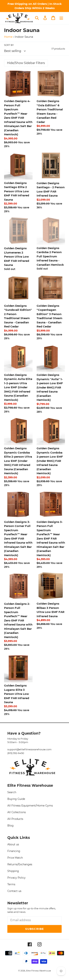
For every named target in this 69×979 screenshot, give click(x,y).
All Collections (16, 812)
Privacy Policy (16, 877)
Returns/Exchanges (19, 864)
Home (8, 36)
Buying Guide (16, 799)
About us (13, 844)
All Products (15, 819)
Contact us (14, 891)
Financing (13, 851)
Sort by (9, 45)
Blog (10, 825)
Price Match (15, 857)
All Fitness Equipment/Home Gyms (30, 805)
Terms (11, 884)
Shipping (13, 871)
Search (11, 792)
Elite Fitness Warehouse (38, 970)
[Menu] (61, 18)
